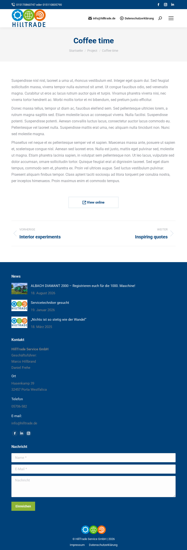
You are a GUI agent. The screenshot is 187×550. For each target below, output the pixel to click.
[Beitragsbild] (19, 288)
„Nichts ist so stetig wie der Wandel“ (58, 320)
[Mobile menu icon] (171, 18)
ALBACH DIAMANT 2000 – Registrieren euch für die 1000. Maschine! (83, 286)
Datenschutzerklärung (139, 18)
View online (95, 202)
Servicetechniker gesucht (50, 303)
